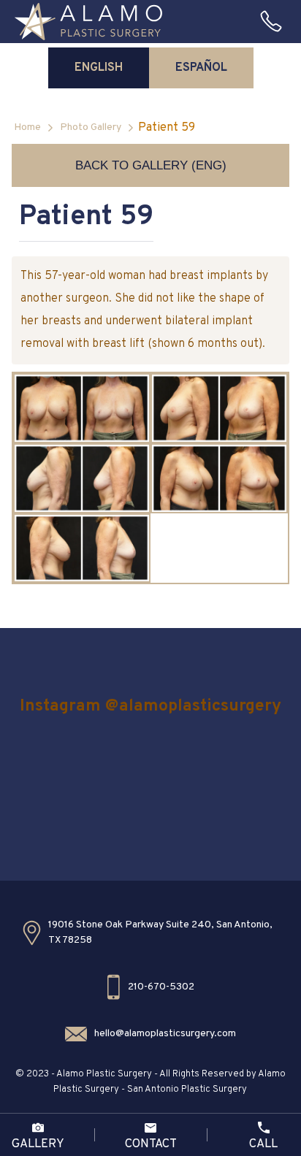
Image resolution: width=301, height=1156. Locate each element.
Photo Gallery (90, 127)
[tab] (98, 67)
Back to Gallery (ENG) (150, 165)
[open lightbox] (81, 408)
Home (27, 127)
